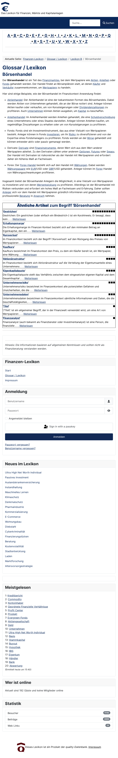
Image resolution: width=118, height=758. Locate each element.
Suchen (110, 22)
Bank (12, 662)
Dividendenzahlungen (91, 107)
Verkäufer (8, 87)
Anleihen (104, 80)
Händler (13, 658)
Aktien (94, 80)
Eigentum (14, 654)
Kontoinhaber (15, 602)
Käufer (96, 83)
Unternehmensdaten (15, 294)
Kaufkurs (8, 246)
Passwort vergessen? (17, 444)
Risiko (72, 134)
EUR (33, 168)
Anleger (6, 192)
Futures (95, 151)
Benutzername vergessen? (20, 448)
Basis (12, 636)
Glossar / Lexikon (15, 375)
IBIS (11, 650)
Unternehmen (17, 628)
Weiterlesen (19, 219)
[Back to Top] (113, 752)
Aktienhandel (14, 99)
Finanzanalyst (11, 318)
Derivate (23, 147)
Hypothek (14, 647)
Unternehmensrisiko (15, 282)
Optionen (84, 151)
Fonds (5, 83)
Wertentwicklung (46, 184)
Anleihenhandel (16, 117)
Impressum (11, 380)
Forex (99, 168)
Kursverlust (10, 235)
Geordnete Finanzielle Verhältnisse (28, 606)
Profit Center (15, 610)
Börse (90, 138)
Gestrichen (10, 211)
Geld (10, 625)
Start (8, 370)
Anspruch (38, 195)
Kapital (82, 110)
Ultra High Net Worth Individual (27, 632)
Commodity (15, 599)
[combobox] (85, 22)
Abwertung (16, 665)
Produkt (12, 614)
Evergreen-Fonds (18, 617)
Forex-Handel (28, 165)
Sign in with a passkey (62, 426)
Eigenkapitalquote (14, 270)
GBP (51, 168)
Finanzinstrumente (45, 147)
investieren (53, 134)
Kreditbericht (15, 595)
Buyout (13, 643)
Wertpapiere (50, 87)
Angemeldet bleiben (20, 418)
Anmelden (59, 436)
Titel (6, 306)
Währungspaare (16, 168)
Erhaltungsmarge (13, 223)
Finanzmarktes (50, 80)
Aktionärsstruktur (14, 258)
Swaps (110, 151)
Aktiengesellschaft (18, 621)
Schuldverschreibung (103, 117)
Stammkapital (17, 639)
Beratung (25, 195)
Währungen (80, 165)
